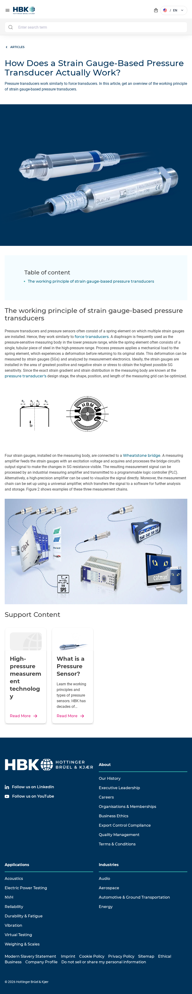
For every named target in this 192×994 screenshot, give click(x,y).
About (105, 764)
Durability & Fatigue (24, 916)
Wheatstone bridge (141, 455)
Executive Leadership (119, 788)
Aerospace (109, 888)
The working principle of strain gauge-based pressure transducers (91, 281)
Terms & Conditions (117, 844)
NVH (9, 897)
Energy (106, 906)
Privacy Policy (121, 956)
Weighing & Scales (22, 944)
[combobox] (96, 27)
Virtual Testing (18, 935)
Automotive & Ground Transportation (134, 897)
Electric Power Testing (26, 888)
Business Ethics (113, 816)
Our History (110, 778)
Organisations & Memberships (127, 806)
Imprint (68, 956)
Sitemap (146, 956)
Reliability (14, 906)
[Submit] (10, 27)
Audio (104, 878)
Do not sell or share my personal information (103, 962)
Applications (17, 865)
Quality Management (119, 835)
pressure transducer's (25, 376)
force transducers (92, 336)
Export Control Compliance (125, 825)
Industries (109, 865)
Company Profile (41, 962)
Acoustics (14, 878)
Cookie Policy (91, 956)
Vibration (13, 925)
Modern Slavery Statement (30, 956)
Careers (106, 797)
